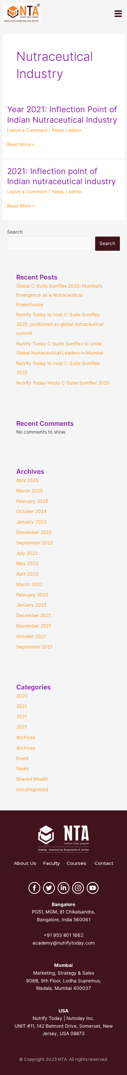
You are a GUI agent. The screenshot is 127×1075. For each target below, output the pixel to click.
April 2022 (27, 574)
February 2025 (32, 501)
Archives (25, 737)
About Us (25, 863)
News (58, 130)
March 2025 (29, 490)
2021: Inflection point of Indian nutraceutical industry (61, 176)
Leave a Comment (27, 130)
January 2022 (31, 605)
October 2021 (31, 636)
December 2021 (33, 615)
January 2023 (31, 521)
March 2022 (29, 584)
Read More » (21, 144)
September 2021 (34, 647)
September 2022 (34, 542)
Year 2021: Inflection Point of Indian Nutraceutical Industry (62, 114)
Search (15, 232)
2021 (21, 706)
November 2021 (33, 626)
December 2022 (33, 532)
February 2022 (32, 594)
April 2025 (27, 480)
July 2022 (27, 553)
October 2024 (31, 511)
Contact (103, 863)
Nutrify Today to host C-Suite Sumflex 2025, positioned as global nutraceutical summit (59, 324)
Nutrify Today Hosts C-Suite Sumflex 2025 (62, 383)
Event (22, 758)
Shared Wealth (32, 779)
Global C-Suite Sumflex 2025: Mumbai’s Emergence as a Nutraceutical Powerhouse (59, 295)
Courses (76, 863)
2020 (22, 696)
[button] (118, 13)
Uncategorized (32, 789)
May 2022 (27, 563)
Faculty (51, 863)
